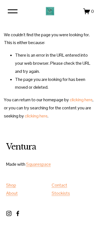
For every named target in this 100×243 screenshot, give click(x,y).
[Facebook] (18, 213)
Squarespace (38, 164)
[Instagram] (9, 213)
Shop (11, 185)
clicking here (81, 100)
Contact (59, 185)
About (12, 193)
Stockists (61, 193)
